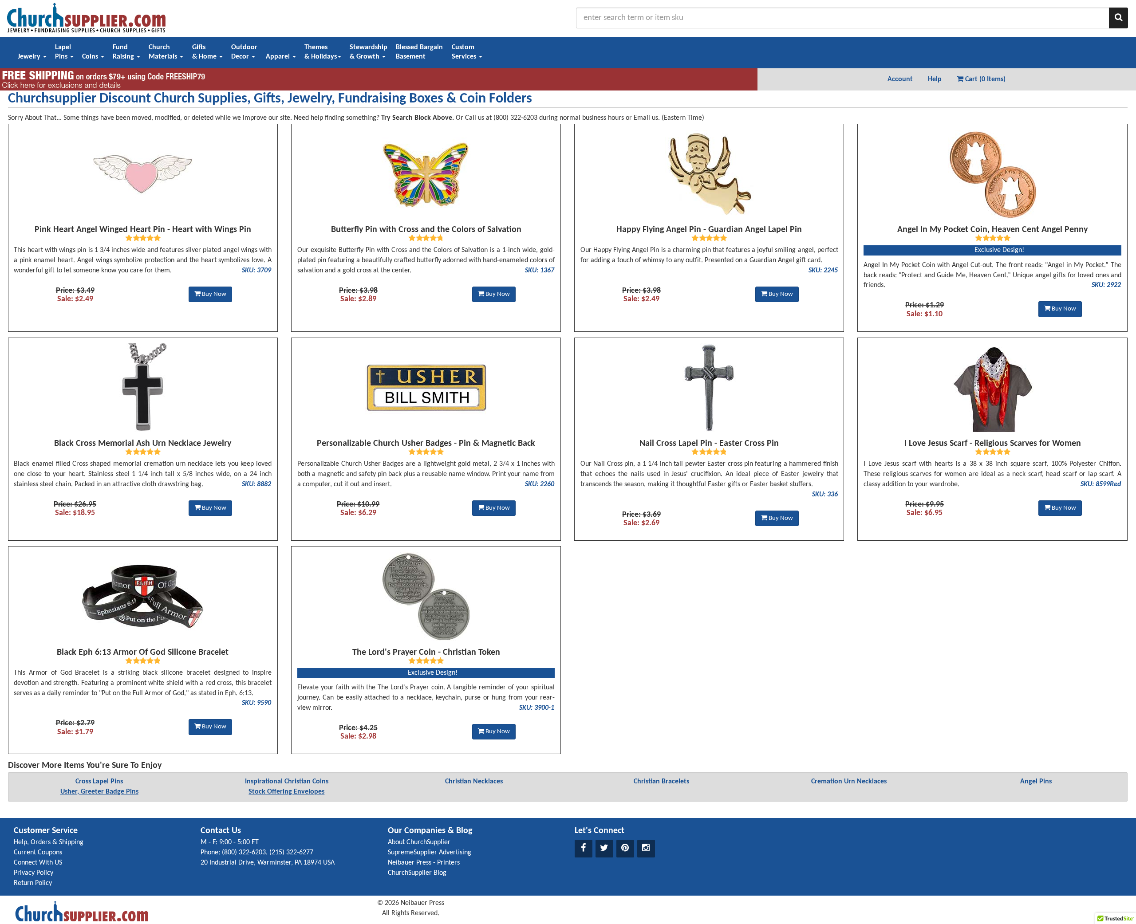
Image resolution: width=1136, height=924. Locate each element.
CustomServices (465, 52)
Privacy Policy (33, 873)
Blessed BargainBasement (419, 52)
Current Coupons (38, 852)
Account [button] (900, 79)
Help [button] (935, 79)
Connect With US (38, 862)
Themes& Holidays (320, 52)
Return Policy (33, 883)
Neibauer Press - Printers (424, 862)
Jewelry (30, 56)
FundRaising (124, 52)
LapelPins (63, 52)
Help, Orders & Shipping (48, 842)
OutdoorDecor (244, 52)
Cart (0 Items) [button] (984, 79)
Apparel (279, 56)
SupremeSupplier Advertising (429, 852)
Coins (91, 56)
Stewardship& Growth (368, 52)
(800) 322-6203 (244, 852)
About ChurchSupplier (419, 842)
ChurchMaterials (164, 52)
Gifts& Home (205, 52)
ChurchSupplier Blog (417, 873)
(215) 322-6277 (291, 852)
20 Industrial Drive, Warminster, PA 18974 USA (268, 862)
